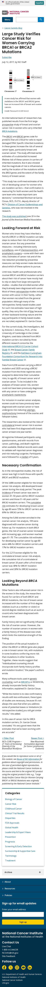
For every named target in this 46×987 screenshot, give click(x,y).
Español (39, 3)
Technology (10, 855)
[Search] (41, 19)
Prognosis (10, 841)
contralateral (8, 425)
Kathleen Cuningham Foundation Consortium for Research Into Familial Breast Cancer (22, 356)
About (8, 881)
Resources (10, 888)
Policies (8, 895)
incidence (6, 492)
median (24, 457)
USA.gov (5, 983)
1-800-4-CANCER (10, 949)
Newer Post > (37, 738)
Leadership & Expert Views (18, 832)
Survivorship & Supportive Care (20, 851)
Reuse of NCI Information (28, 759)
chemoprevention (29, 250)
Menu (7, 19)
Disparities (10, 818)
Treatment (10, 860)
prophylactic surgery (12, 253)
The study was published (14, 216)
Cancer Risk (10, 804)
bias (32, 311)
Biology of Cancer (13, 799)
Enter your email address (14, 909)
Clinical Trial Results (14, 813)
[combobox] (27, 19)
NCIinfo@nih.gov (10, 952)
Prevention (10, 837)
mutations (9, 131)
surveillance (7, 250)
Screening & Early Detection (18, 846)
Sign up (23, 922)
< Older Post (8, 738)
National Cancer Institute (12, 980)
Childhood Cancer (13, 808)
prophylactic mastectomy (14, 394)
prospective (7, 124)
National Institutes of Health (14, 977)
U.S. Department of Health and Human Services (22, 974)
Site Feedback (8, 956)
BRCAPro (25, 682)
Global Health (11, 827)
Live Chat (6, 946)
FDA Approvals (12, 822)
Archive (8, 872)
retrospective (22, 291)
